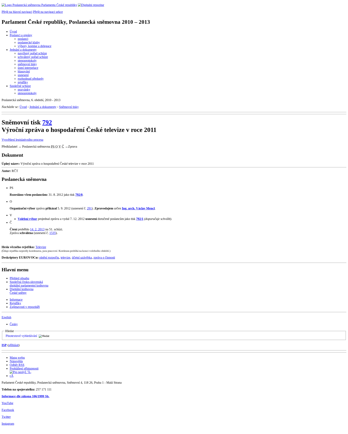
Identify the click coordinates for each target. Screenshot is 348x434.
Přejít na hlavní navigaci (17, 11)
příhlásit (13, 345)
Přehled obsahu (19, 278)
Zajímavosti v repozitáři (25, 307)
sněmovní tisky (27, 64)
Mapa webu (17, 357)
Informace (16, 299)
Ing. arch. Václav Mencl (138, 208)
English (6, 317)
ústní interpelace (28, 67)
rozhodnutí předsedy (31, 78)
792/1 (139, 219)
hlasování (24, 71)
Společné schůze (20, 86)
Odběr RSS (17, 365)
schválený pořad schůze (33, 57)
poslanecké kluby (29, 42)
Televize (40, 247)
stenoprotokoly (27, 60)
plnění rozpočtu (49, 257)
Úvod (13, 31)
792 (47, 122)
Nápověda (16, 361)
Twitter (6, 416)
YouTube (7, 403)
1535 (52, 233)
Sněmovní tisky (69, 107)
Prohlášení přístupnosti (24, 368)
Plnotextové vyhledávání (21, 336)
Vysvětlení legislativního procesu (22, 139)
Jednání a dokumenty (23, 49)
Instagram (8, 423)
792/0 (79, 194)
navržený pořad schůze (32, 53)
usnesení (23, 75)
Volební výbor (27, 219)
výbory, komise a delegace (34, 46)
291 (89, 208)
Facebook (8, 410)
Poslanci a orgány (21, 35)
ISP (4, 345)
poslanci (23, 38)
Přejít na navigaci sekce (48, 11)
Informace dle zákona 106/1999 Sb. (25, 396)
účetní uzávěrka (82, 257)
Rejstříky (15, 303)
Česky (14, 324)
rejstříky (23, 82)
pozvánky (24, 89)
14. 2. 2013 (37, 229)
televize (65, 257)
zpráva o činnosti (104, 257)
